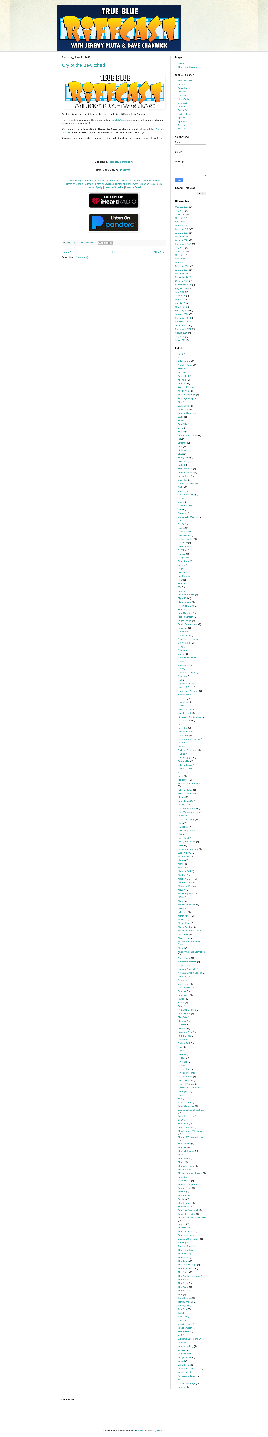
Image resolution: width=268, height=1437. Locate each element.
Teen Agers (183, 1242)
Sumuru (182, 1224)
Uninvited (182, 1320)
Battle (180, 417)
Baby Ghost (183, 406)
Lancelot (182, 804)
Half (180, 680)
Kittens (181, 797)
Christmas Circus (186, 494)
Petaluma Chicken (187, 1010)
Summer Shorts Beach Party (192, 1217)
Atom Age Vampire (187, 398)
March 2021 (181, 262)
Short (180, 1154)
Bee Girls (182, 424)
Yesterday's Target (187, 1376)
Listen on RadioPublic (151, 184)
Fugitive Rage (185, 620)
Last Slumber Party (187, 808)
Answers (182, 380)
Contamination (185, 505)
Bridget (181, 465)
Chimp (181, 491)
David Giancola (185, 531)
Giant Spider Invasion (188, 639)
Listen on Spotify (94, 187)
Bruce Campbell (186, 472)
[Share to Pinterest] (111, 243)
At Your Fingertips (186, 394)
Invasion (182, 746)
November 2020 (183, 277)
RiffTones (182, 1062)
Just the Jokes (185, 768)
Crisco (181, 520)
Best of (181, 431)
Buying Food (184, 476)
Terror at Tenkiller (186, 1246)
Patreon (182, 998)
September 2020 (183, 284)
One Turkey (183, 984)
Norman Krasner (186, 976)
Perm (180, 1006)
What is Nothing (185, 1346)
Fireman (182, 591)
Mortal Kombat (185, 927)
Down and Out (185, 546)
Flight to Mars (184, 602)
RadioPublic (184, 114)
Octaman (182, 980)
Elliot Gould (183, 572)
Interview (182, 742)
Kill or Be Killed (185, 790)
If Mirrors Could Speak (189, 739)
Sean (180, 1120)
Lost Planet (183, 838)
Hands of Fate (185, 687)
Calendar (182, 480)
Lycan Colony (184, 852)
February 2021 (182, 266)
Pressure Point (185, 1032)
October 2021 (182, 240)
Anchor (181, 84)
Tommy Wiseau (185, 1302)
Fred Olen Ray (185, 613)
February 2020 (182, 310)
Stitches (182, 1199)
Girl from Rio (184, 643)
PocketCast (183, 110)
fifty (179, 587)
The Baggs (183, 1261)
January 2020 (182, 314)
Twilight (181, 1313)
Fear (180, 580)
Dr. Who (182, 550)
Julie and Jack (185, 765)
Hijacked (182, 698)
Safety (181, 1098)
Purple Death (184, 1036)
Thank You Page (186, 1250)
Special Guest (185, 1188)
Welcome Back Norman (189, 1339)
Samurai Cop (184, 1102)
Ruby (180, 1095)
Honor (181, 705)
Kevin (180, 776)
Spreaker (182, 121)
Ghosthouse (184, 635)
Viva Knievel (184, 1331)
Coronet (182, 513)
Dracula (181, 554)
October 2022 (182, 207)
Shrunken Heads (186, 1166)
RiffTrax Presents (186, 1073)
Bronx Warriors (185, 468)
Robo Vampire (185, 1080)
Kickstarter (183, 779)
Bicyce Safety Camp (188, 435)
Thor (180, 1294)
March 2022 (181, 225)
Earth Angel (183, 561)
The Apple (183, 1257)
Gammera (183, 631)
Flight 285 (183, 598)
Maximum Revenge (187, 886)
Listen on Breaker (131, 180)
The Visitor (183, 1287)
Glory (180, 646)
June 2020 (180, 295)
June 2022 (180, 214)
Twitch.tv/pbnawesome (122, 120)
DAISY (181, 524)
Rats (180, 1047)
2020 (180, 357)
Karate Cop (183, 772)
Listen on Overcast (104, 184)
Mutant (181, 948)
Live (180, 834)
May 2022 (180, 218)
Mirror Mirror (184, 916)
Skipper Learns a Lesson (190, 1173)
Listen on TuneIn (133, 187)
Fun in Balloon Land (188, 624)
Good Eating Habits (187, 657)
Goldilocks (183, 650)
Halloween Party (186, 683)
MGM (180, 901)
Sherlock (182, 1147)
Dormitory (183, 542)
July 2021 (180, 247)
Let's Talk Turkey (186, 819)
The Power (183, 1272)
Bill (179, 439)
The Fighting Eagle (187, 1264)
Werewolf (182, 1342)
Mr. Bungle (183, 934)
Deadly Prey (184, 535)
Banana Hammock (187, 413)
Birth (180, 446)
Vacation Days (185, 1324)
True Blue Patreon (120, 161)
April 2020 (180, 303)
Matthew (182, 875)
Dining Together (185, 539)
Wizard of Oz (184, 1365)
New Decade (184, 958)
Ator (180, 402)
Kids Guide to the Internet (190, 783)
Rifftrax (181, 1065)
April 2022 (180, 221)
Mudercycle (183, 938)
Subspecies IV (185, 1206)
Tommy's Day (184, 1305)
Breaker (182, 91)
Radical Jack (184, 1043)
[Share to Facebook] (108, 243)
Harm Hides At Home (188, 691)
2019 (180, 354)
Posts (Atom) (81, 257)
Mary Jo (182, 867)
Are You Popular (186, 387)
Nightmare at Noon (187, 961)
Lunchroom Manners (188, 849)
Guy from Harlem (186, 672)
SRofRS (182, 1191)
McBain (181, 890)
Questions (183, 1039)
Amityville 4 (183, 376)
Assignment (183, 391)
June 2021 (180, 251)
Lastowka (182, 815)
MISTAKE (182, 919)
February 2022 (182, 229)
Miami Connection (187, 904)
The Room (183, 1283)
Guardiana (183, 665)
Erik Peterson (184, 576)
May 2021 (180, 255)
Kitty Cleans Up (185, 801)
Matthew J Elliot (185, 878)
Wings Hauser (185, 1357)
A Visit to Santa (185, 365)
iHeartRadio (184, 99)
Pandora (182, 106)
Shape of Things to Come (190, 1137)
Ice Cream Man (185, 731)
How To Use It (185, 713)
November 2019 (183, 321)
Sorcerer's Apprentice (188, 1184)
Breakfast (182, 461)
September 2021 (183, 244)
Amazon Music (185, 80)
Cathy (181, 487)
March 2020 (181, 307)
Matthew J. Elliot (186, 882)
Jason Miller (184, 761)
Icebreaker (183, 735)
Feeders (182, 583)
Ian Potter (183, 728)
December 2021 (183, 236)
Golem (181, 654)
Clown (181, 498)
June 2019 (180, 340)
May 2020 (180, 299)
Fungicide (183, 628)
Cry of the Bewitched (83, 65)
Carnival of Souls (186, 483)
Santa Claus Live (186, 1106)
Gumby (181, 668)
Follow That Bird (186, 605)
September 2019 (183, 329)
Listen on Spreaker (113, 187)
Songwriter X (184, 1180)
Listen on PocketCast (127, 184)
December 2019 (183, 318)
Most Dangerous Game (189, 930)
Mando (181, 860)
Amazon (182, 372)
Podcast (182, 1024)
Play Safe (182, 1017)
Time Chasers (185, 1298)
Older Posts (159, 252)
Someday (182, 1177)
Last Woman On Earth (189, 812)
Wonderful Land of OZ (189, 1368)
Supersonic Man (186, 1235)
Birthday (182, 450)
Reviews (182, 1054)
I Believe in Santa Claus (189, 717)
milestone (182, 912)
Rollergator (183, 1091)
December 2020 (183, 273)
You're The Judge (186, 1383)
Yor (179, 1379)
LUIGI (181, 845)
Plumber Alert (184, 1021)
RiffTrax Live (184, 1069)
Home (114, 252)
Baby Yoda (183, 409)
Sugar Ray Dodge (186, 1214)
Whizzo (181, 1350)
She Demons (184, 1143)
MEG (180, 897)
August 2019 (181, 333)
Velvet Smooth (185, 1327)
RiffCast (182, 1058)
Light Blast (183, 827)
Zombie (181, 1387)
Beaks (181, 420)
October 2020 (182, 281)
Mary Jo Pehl (184, 871)
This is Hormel (185, 1290)
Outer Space (184, 987)
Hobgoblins (183, 702)
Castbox (182, 95)
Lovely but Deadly (186, 841)
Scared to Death (186, 1116)
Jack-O (181, 754)
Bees (180, 428)
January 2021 (182, 270)
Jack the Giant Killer (187, 750)
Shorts (181, 1162)
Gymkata (182, 676)
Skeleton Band (185, 1169)
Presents (182, 1028)
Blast (180, 454)
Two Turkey (183, 1316)
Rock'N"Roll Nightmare (189, 1087)
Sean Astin (183, 1123)
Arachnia (182, 383)
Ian (179, 724)
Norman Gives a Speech (190, 972)
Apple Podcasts (185, 88)
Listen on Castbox (151, 180)
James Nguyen (185, 757)
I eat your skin (185, 720)
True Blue (182, 1309)
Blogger (160, 1430)
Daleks (181, 528)
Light (180, 823)
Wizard (181, 1361)
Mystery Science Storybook (191, 951)
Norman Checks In (187, 969)
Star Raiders (184, 1195)
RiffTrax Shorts (185, 1076)
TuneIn (181, 125)
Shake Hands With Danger (191, 1131)
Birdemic (182, 443)
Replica (181, 1050)
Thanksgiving (184, 1253)
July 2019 (180, 336)
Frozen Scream (185, 617)
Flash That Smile (186, 594)
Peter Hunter (184, 1013)
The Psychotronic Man (189, 1276)
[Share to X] (105, 243)
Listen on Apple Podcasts (80, 180)
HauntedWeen (185, 694)
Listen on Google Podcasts (79, 184)
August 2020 (181, 288)
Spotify (181, 117)
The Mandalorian (186, 1268)
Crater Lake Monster (188, 517)
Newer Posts (69, 252)
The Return (183, 1279)
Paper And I (183, 995)
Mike (180, 908)
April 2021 (180, 258)
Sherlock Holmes (186, 1151)
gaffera (139, 1430)
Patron (181, 1002)
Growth (181, 661)
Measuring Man (185, 893)
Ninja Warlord (184, 965)
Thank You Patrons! (187, 67)
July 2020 (180, 292)
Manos (181, 864)
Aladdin (181, 368)
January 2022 (182, 233)
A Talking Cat (184, 361)
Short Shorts (184, 1158)
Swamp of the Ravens (188, 1239)
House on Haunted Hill (189, 709)
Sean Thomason (186, 1127)
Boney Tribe (184, 457)
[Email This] (99, 243)
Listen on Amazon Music (107, 180)
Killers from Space (187, 793)
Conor (181, 502)
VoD (180, 1335)
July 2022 (180, 210)
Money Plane (184, 923)
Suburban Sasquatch (188, 1210)
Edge (180, 568)
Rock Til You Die (186, 1084)
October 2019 (182, 325)
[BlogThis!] (102, 243)
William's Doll (184, 1353)
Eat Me (181, 565)
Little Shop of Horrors (188, 830)
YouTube (182, 128)
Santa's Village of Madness (191, 1110)
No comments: (88, 243)
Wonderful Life (185, 1372)
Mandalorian (184, 856)
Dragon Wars (184, 557)
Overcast (182, 103)
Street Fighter (184, 1203)
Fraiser (181, 609)
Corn (180, 509)
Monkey (125, 169)
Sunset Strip (184, 1227)
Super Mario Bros (186, 1231)
